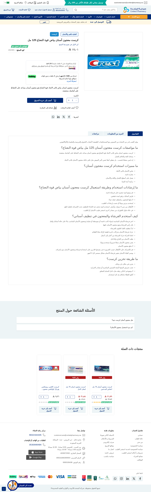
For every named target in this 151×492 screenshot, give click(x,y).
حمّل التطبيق (41, 3)
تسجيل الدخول (47, 10)
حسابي (140, 435)
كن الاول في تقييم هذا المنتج (68, 44)
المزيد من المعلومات (115, 134)
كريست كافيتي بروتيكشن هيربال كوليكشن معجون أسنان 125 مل (50, 388)
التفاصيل (135, 134)
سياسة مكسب (109, 456)
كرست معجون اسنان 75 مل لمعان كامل (76, 388)
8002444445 (35, 435)
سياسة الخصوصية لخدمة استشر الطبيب (129, 449)
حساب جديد (38, 10)
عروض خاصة (109, 453)
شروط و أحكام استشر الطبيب (132, 453)
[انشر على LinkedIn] (58, 116)
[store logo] (134, 9)
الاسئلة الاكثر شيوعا (107, 435)
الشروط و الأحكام (107, 439)
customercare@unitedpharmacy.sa (128, 3)
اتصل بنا (111, 449)
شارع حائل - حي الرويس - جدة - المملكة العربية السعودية (67, 441)
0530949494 (35, 445)
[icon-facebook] (140, 478)
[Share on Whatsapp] (53, 116)
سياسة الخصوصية (136, 446)
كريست (54, 34)
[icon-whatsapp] (115, 478)
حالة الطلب (139, 439)
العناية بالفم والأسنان (69, 34)
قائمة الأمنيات (23, 10)
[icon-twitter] (133, 478)
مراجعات (95, 134)
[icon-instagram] (121, 478)
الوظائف (30, 3)
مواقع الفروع (18, 3)
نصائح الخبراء (138, 456)
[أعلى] (4, 489)
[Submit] (76, 9)
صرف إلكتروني (108, 442)
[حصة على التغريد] (64, 116)
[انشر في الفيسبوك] (69, 116)
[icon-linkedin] (127, 478)
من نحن (140, 442)
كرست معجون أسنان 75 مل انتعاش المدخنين (102, 388)
